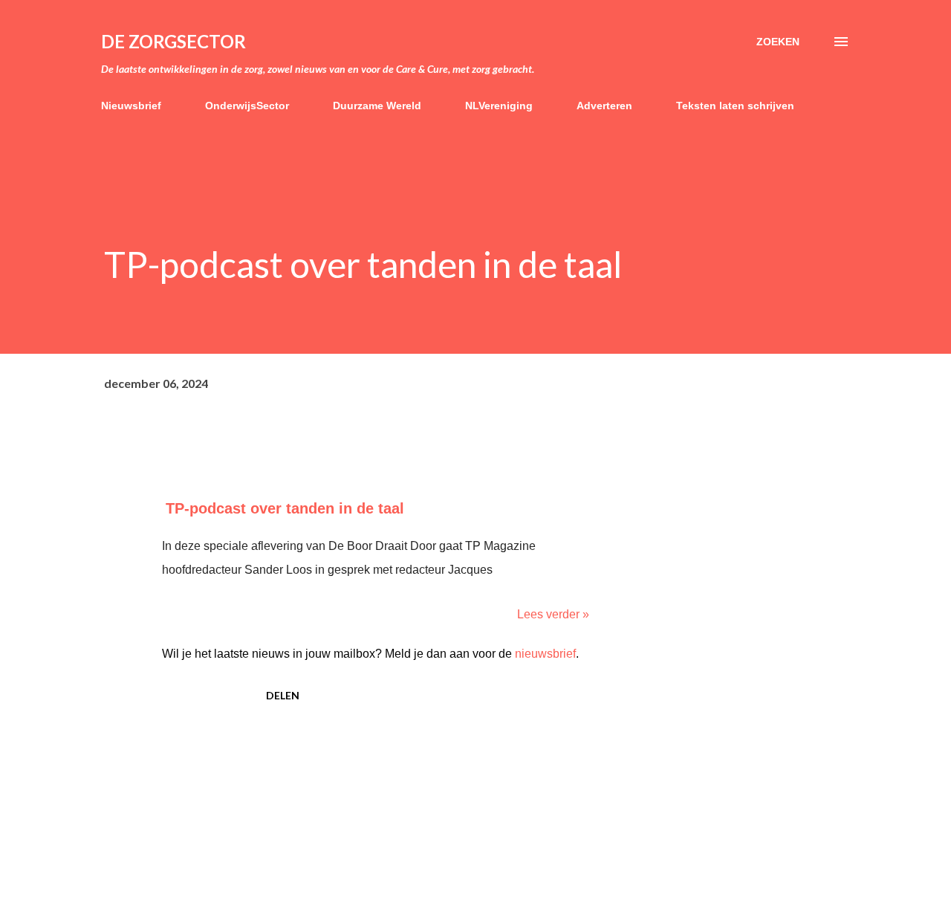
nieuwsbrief (545, 653)
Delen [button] (282, 695)
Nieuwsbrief (131, 105)
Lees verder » (553, 614)
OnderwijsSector (247, 105)
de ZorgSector (173, 41)
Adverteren (604, 105)
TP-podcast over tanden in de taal (285, 508)
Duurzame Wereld (377, 105)
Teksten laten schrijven (735, 105)
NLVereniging (499, 105)
